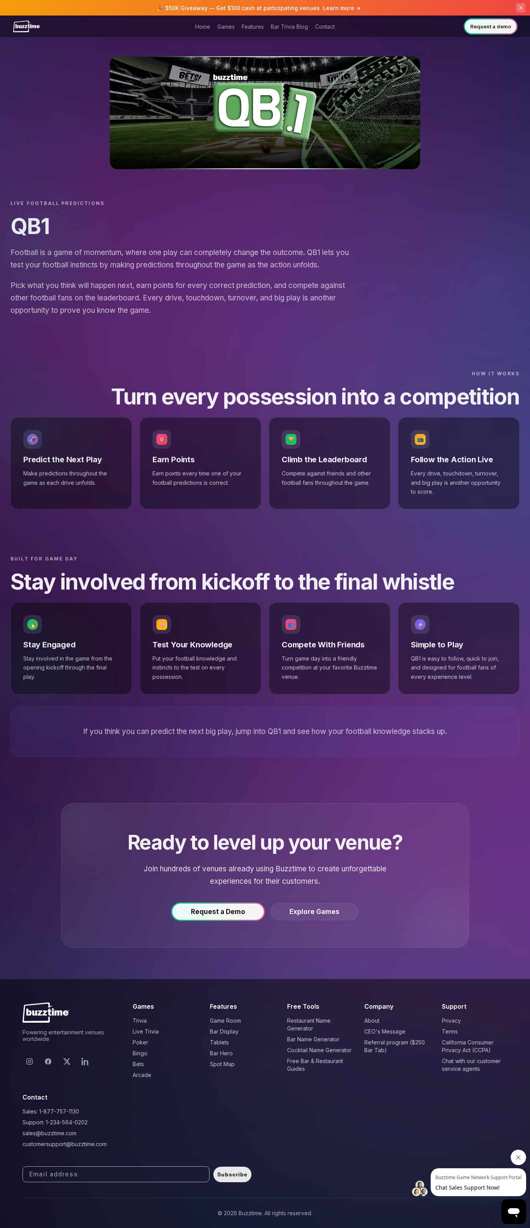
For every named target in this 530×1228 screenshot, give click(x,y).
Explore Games (314, 912)
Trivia (140, 1020)
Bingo (140, 1053)
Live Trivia (146, 1031)
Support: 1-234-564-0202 (55, 1122)
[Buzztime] (26, 26)
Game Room (225, 1020)
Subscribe (232, 1174)
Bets (138, 1064)
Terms (450, 1031)
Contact (325, 26)
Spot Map (222, 1064)
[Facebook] (48, 1061)
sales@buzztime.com (49, 1133)
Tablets (219, 1042)
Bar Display (224, 1031)
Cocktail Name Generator (319, 1050)
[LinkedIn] (85, 1061)
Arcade (142, 1075)
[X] (67, 1061)
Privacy (451, 1020)
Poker (140, 1042)
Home (202, 26)
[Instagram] (29, 1061)
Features (253, 26)
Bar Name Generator (313, 1039)
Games (226, 26)
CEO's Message (384, 1031)
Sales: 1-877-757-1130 (51, 1111)
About (371, 1020)
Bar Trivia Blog (289, 26)
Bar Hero (221, 1053)
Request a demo (490, 26)
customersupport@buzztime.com (65, 1144)
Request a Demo (218, 912)
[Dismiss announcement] (520, 7)
